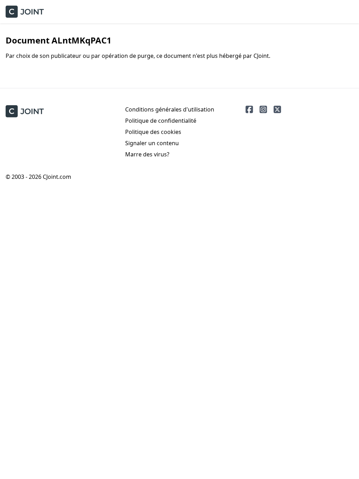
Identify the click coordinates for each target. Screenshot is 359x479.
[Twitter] (277, 109)
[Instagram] (263, 109)
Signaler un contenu (152, 143)
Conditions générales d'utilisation (169, 109)
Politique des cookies (153, 132)
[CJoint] (25, 111)
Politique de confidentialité (160, 120)
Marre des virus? (147, 154)
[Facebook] (249, 109)
